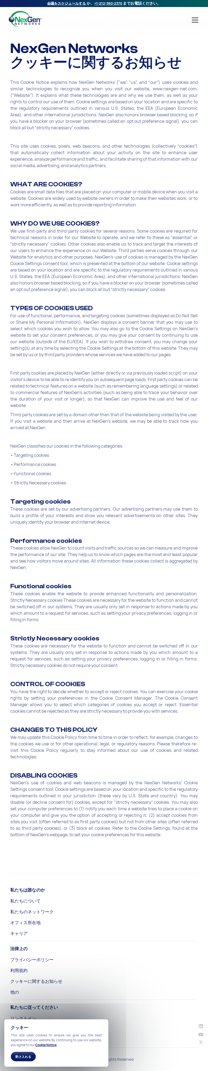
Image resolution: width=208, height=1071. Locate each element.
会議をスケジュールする (66, 3)
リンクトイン (23, 1018)
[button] (193, 20)
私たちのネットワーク (32, 912)
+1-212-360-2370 (108, 3)
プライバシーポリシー (32, 960)
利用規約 (19, 970)
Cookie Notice (46, 1045)
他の (14, 992)
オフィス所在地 (25, 922)
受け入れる (23, 1057)
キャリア (19, 933)
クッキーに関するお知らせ (36, 981)
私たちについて (25, 901)
